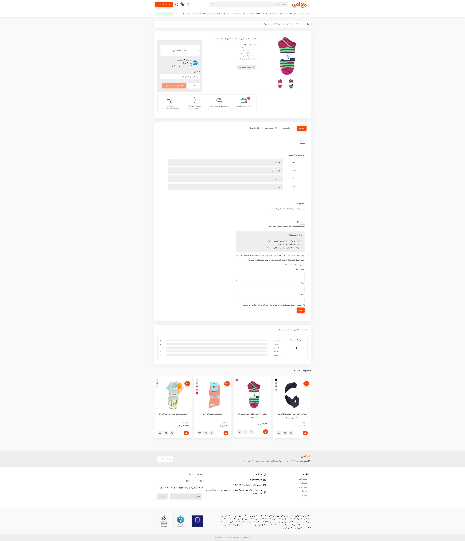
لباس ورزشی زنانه (223, 14)
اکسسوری (186, 14)
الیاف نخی (276, 171)
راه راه (278, 187)
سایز (196, 71)
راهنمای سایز (269, 128)
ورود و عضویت (162, 4)
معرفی (301, 128)
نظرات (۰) (252, 128)
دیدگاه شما (300, 269)
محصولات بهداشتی (253, 14)
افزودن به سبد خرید (172, 85)
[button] (262, 461)
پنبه (269, 171)
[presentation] (308, 405)
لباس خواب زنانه (290, 14)
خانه (300, 24)
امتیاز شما (301, 265)
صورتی (277, 179)
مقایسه (285, 433)
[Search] (213, 4)
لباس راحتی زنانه (209, 14)
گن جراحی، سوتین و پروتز (273, 14)
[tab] (301, 128)
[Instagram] (200, 481)
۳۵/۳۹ (277, 163)
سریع (291, 433)
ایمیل (302, 294)
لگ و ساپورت (196, 14)
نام (303, 283)
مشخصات (286, 128)
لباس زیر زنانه (305, 14)
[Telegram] (187, 481)
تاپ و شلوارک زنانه (238, 14)
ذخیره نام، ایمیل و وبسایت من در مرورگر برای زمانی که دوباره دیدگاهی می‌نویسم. (272, 305)
